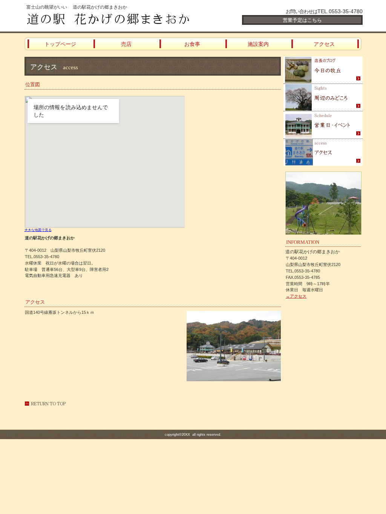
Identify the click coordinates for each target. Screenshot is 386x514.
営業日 (323, 125)
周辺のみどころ (323, 97)
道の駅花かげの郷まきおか (113, 19)
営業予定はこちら (302, 20)
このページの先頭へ (45, 403)
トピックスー (323, 70)
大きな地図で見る (38, 230)
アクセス (323, 152)
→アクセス (296, 296)
